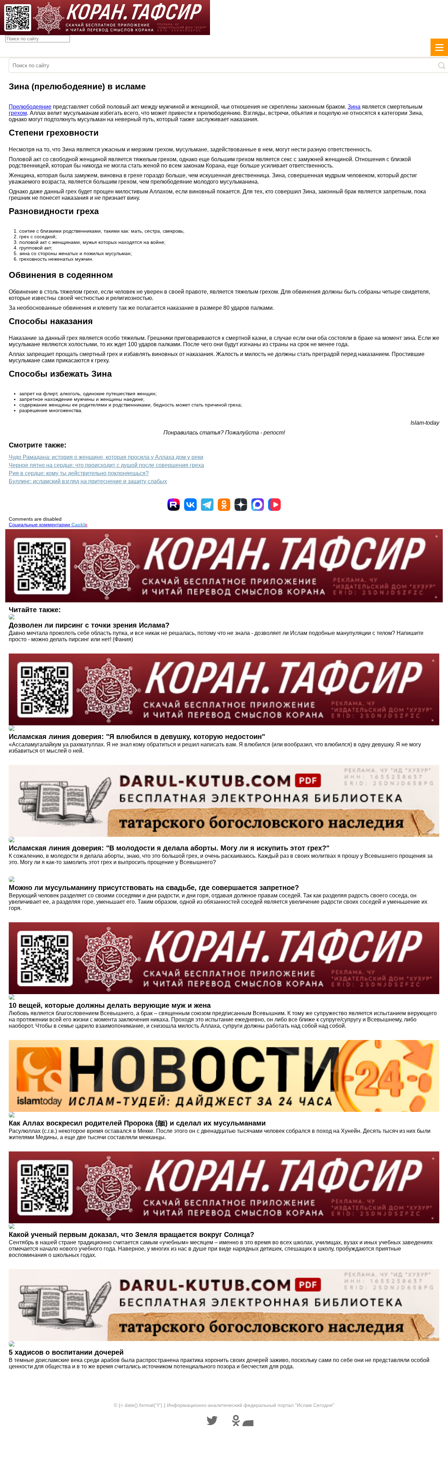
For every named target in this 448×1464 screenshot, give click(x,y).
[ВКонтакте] (190, 504)
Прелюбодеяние (30, 107)
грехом (18, 113)
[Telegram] (207, 504)
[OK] (224, 504)
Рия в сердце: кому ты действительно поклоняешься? (79, 473)
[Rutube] (173, 504)
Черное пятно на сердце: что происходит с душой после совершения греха (106, 465)
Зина (354, 107)
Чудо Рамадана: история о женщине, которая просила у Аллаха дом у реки (106, 457)
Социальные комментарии (48, 524)
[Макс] (257, 504)
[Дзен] (240, 504)
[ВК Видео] (274, 504)
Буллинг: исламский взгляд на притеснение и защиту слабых (88, 481)
